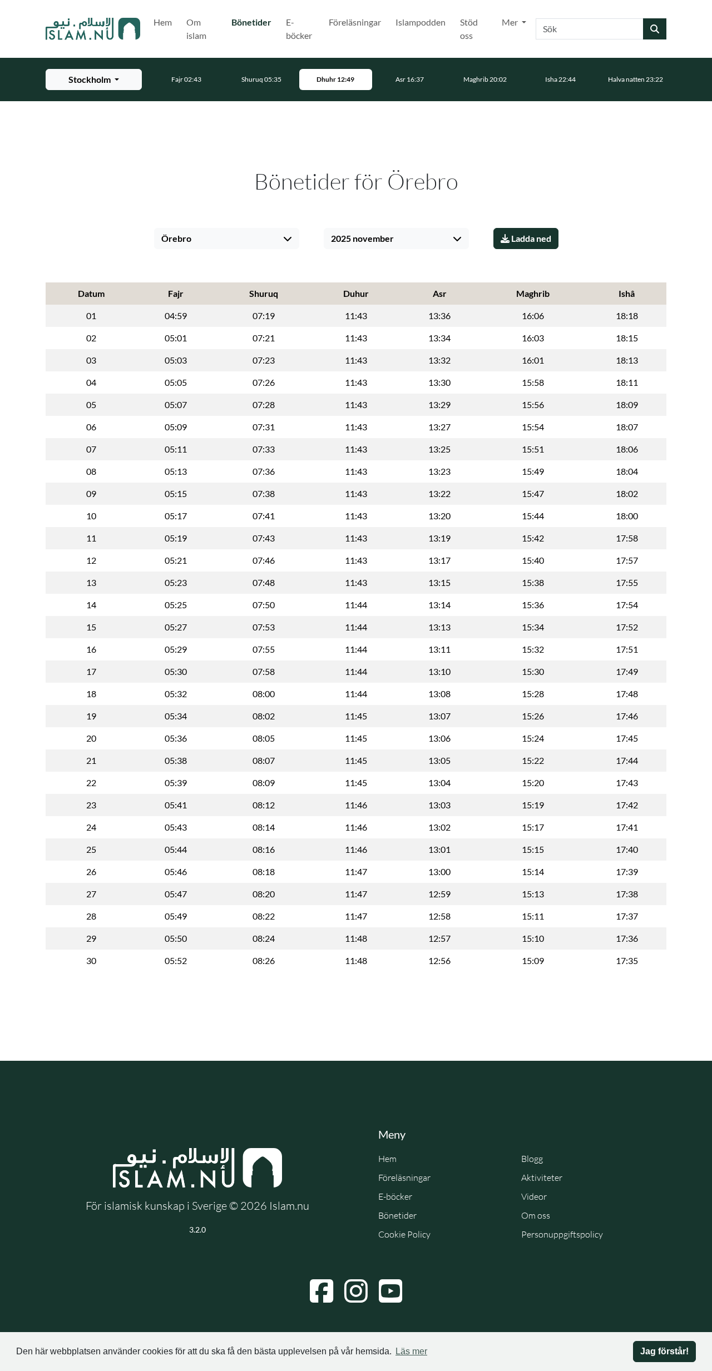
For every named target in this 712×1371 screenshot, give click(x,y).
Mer (511, 22)
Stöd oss (469, 29)
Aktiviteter (541, 1177)
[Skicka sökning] (654, 28)
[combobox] (590, 28)
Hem (163, 22)
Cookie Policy (404, 1234)
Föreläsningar (355, 22)
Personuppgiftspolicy (562, 1234)
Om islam (196, 29)
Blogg (532, 1158)
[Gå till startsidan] (93, 29)
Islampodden (420, 22)
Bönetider (253, 21)
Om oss (535, 1215)
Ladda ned (530, 238)
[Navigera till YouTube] (390, 1291)
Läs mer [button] (411, 1351)
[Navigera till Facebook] (321, 1291)
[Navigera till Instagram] (356, 1291)
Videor (534, 1196)
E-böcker (299, 29)
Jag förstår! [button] (664, 1351)
